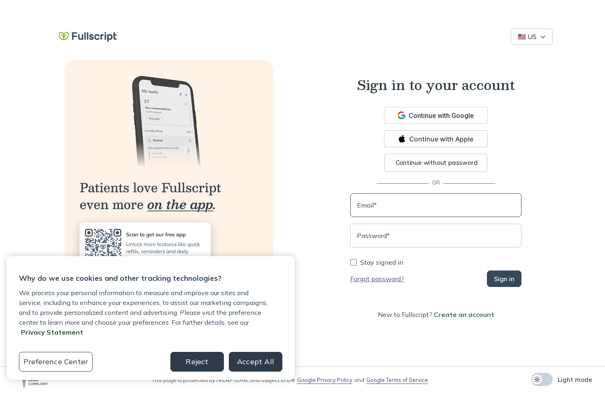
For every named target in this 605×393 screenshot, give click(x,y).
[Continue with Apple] (435, 139)
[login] (88, 36)
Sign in (504, 279)
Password (373, 235)
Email (367, 205)
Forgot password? (377, 279)
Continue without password (436, 162)
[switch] (542, 379)
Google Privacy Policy (324, 380)
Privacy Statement (52, 332)
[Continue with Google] (435, 115)
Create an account (464, 314)
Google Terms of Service (397, 380)
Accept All (255, 361)
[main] (302, 180)
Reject (197, 361)
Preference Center (55, 361)
